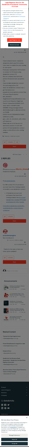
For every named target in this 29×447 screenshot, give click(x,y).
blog (4, 30)
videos (9, 30)
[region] (14, 431)
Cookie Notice (13, 427)
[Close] (27, 417)
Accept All (14, 443)
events (21, 20)
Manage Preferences (14, 435)
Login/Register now (14, 40)
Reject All (14, 439)
